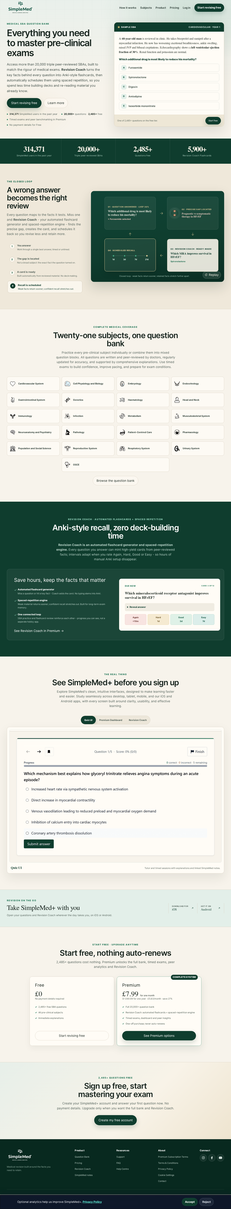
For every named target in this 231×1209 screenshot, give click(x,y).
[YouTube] (220, 1157)
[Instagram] (203, 1157)
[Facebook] (211, 1157)
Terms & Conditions (168, 1163)
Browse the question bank (115, 480)
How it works (127, 7)
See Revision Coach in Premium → (39, 631)
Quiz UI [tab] (88, 720)
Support (120, 1156)
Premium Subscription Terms (173, 1156)
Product (161, 7)
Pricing (174, 7)
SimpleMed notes (84, 1175)
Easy (203, 619)
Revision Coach (83, 1169)
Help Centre (122, 1169)
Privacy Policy (165, 1169)
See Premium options (159, 1036)
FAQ (118, 1163)
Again (136, 619)
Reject (206, 1202)
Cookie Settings (166, 1175)
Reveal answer (138, 607)
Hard (158, 619)
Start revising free (209, 7)
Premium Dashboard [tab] (110, 720)
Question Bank (82, 1156)
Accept (190, 1202)
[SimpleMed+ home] (20, 8)
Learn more (56, 103)
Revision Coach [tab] (138, 720)
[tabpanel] (115, 800)
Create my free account (116, 1120)
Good (181, 619)
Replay (214, 275)
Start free (213, 120)
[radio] (169, 68)
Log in (186, 7)
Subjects (146, 7)
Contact (162, 1181)
